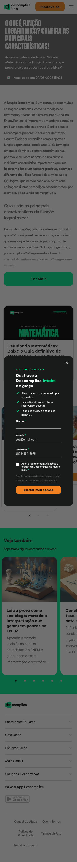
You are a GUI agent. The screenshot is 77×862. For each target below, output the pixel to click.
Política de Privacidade (29, 480)
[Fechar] (67, 362)
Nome (21, 421)
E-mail (21, 435)
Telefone (22, 449)
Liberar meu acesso (38, 490)
